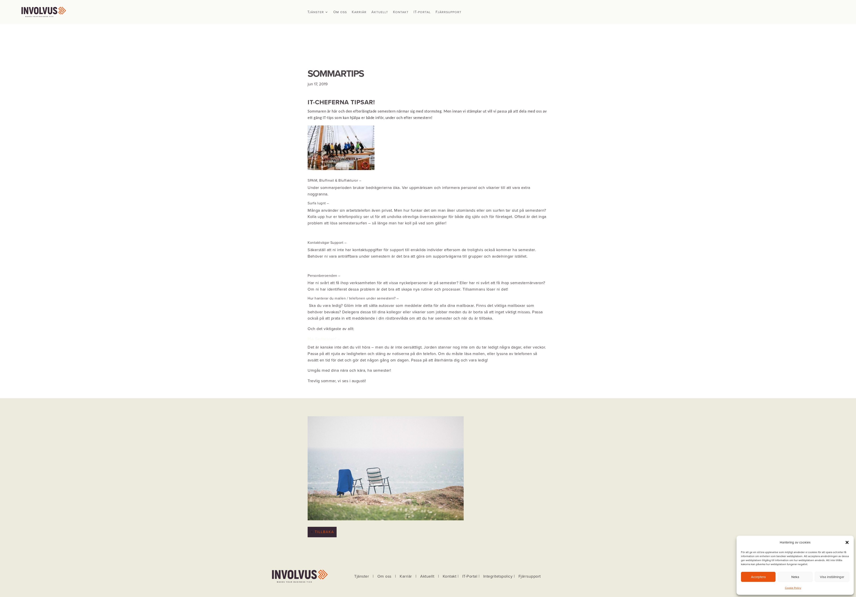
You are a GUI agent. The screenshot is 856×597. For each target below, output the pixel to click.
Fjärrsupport (448, 12)
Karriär (359, 12)
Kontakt (401, 12)
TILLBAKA (324, 532)
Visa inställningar (832, 577)
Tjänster (315, 12)
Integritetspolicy (498, 576)
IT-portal (422, 12)
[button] (847, 542)
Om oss (340, 12)
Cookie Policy (793, 587)
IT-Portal (469, 576)
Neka (795, 577)
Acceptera (758, 577)
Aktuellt (379, 12)
